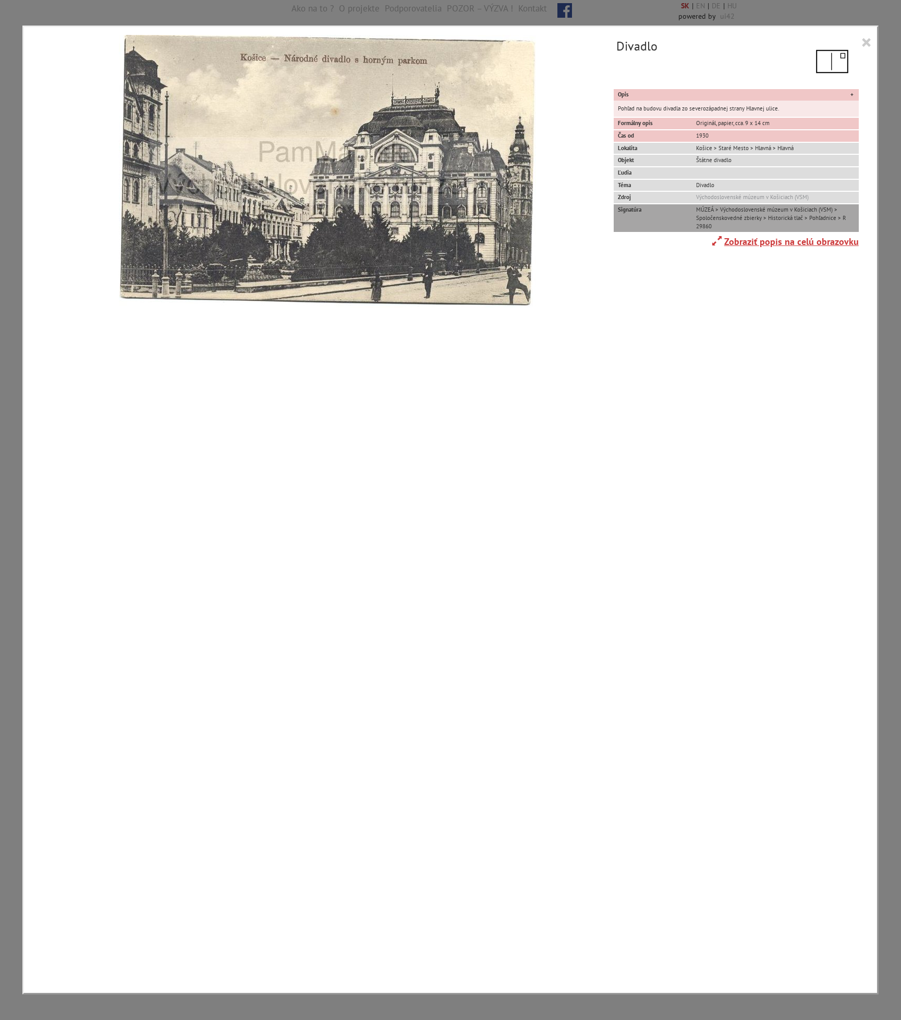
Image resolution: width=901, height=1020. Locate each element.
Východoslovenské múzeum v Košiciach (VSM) (752, 197)
